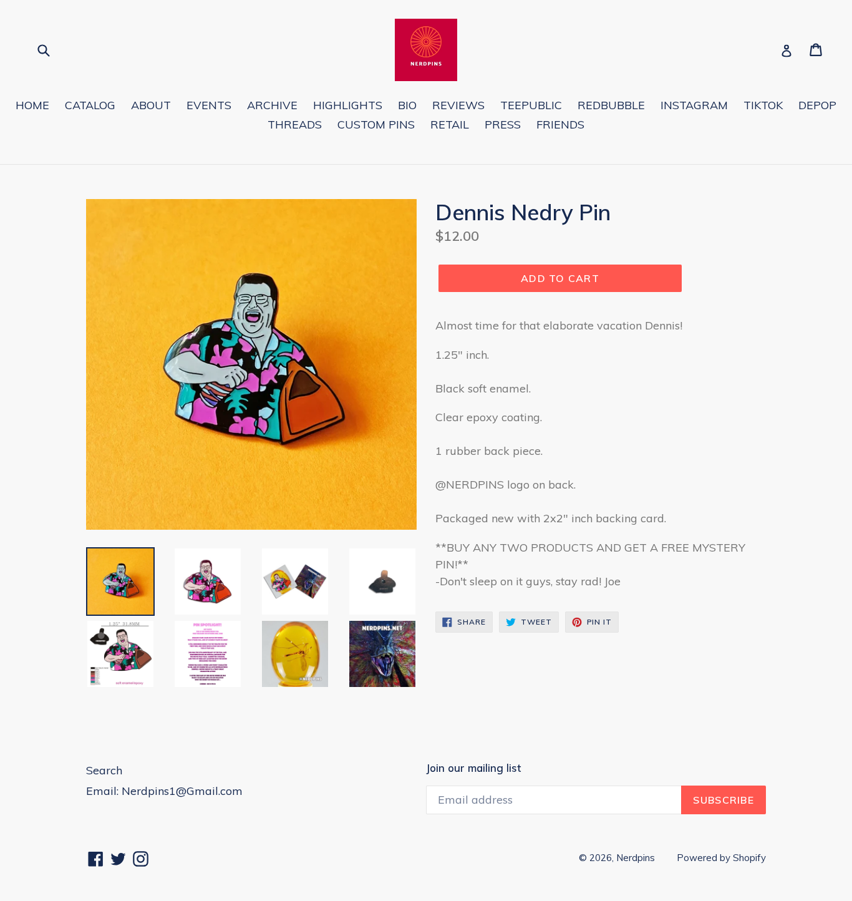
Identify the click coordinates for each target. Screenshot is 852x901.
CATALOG (90, 105)
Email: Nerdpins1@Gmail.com (164, 791)
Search (104, 770)
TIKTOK (763, 105)
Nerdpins (635, 858)
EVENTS (208, 105)
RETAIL (449, 124)
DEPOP (817, 105)
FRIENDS (560, 124)
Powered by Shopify (721, 858)
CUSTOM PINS (376, 124)
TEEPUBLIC (531, 105)
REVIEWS (458, 105)
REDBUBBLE (611, 105)
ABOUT (151, 105)
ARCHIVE (272, 105)
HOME (32, 105)
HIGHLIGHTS (347, 105)
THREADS (295, 124)
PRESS (503, 124)
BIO (407, 105)
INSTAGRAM (694, 105)
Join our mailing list (473, 768)
